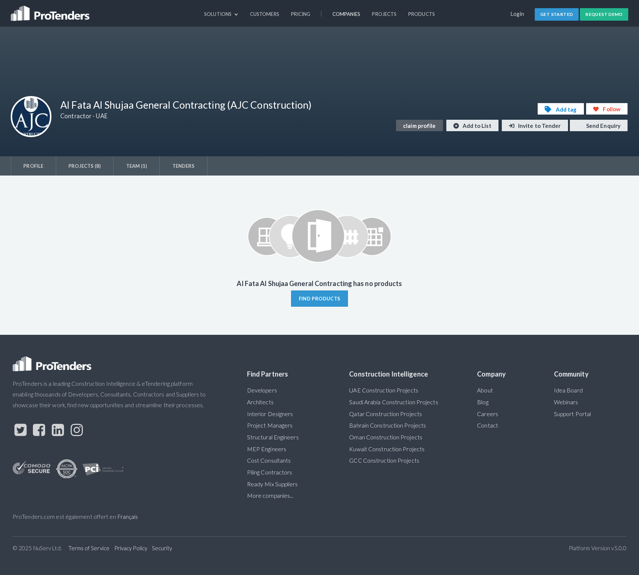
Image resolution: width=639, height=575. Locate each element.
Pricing (301, 14)
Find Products (320, 299)
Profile (33, 166)
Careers (487, 414)
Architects (260, 402)
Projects (384, 14)
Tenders (183, 166)
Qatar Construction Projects (385, 414)
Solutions (218, 14)
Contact (487, 425)
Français (127, 516)
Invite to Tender (539, 125)
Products (421, 14)
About (485, 390)
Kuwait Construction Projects (387, 449)
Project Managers (270, 425)
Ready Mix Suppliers (272, 484)
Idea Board (568, 390)
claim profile (419, 125)
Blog (482, 402)
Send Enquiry (603, 125)
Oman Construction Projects (385, 437)
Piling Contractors (270, 472)
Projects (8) (84, 166)
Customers (264, 14)
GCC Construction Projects (384, 460)
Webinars (566, 402)
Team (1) (136, 166)
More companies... (270, 495)
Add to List (476, 125)
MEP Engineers (266, 449)
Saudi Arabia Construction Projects (393, 402)
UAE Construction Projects (383, 390)
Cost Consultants (269, 460)
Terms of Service (88, 548)
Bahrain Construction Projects (387, 425)
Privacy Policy (130, 548)
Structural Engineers (273, 437)
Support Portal (572, 414)
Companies (346, 14)
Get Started (556, 14)
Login (517, 14)
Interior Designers (270, 414)
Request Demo (604, 14)
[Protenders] (51, 10)
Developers (262, 390)
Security (162, 548)
